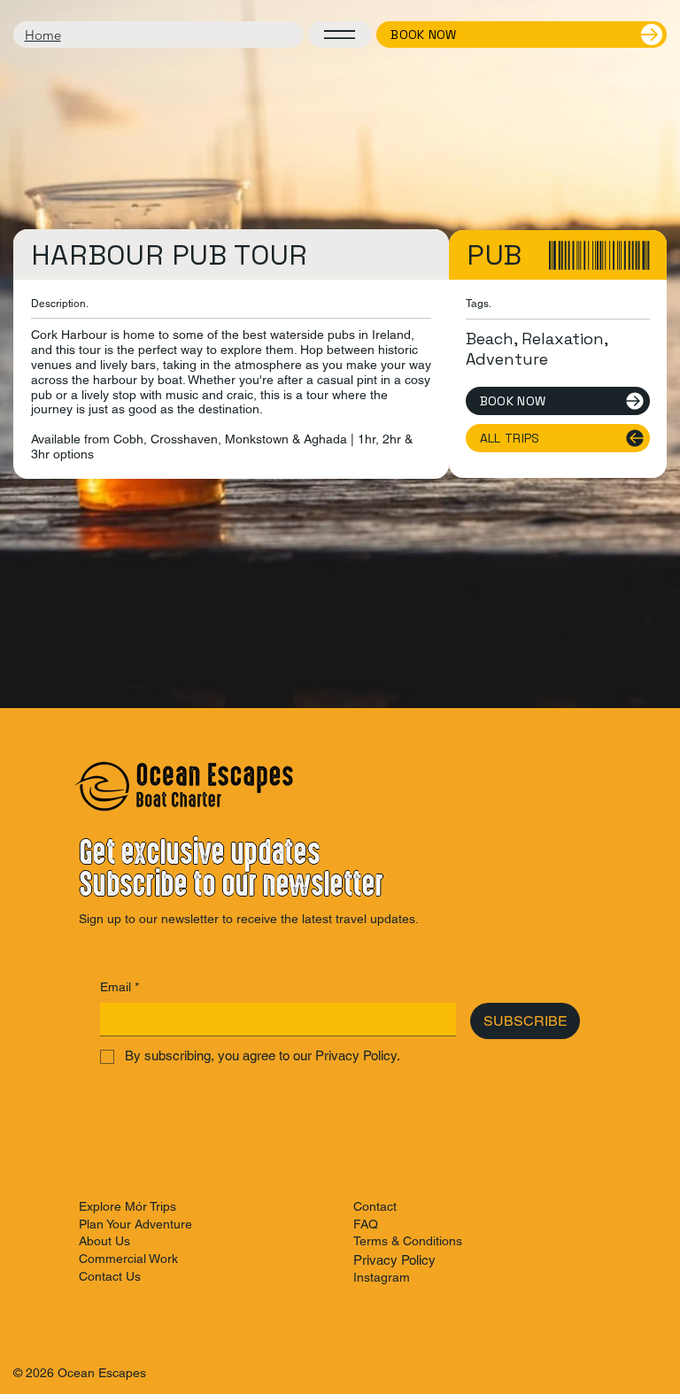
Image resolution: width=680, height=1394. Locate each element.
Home (43, 35)
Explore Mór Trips (127, 1206)
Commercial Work (128, 1259)
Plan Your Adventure (135, 1224)
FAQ (365, 1224)
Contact (375, 1206)
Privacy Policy (394, 1259)
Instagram (381, 1277)
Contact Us (110, 1276)
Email (119, 987)
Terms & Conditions (407, 1241)
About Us (104, 1241)
